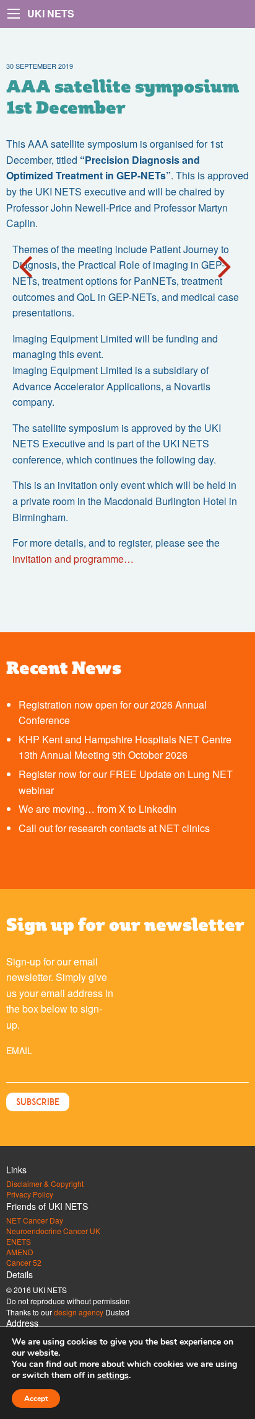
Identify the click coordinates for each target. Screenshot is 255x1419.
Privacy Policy (29, 1194)
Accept (36, 1398)
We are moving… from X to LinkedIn (97, 809)
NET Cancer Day (34, 1220)
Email (19, 1050)
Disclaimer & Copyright (45, 1184)
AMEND (19, 1252)
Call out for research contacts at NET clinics (114, 828)
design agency (78, 1312)
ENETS (18, 1241)
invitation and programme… (75, 559)
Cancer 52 (23, 1262)
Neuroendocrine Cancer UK (53, 1231)
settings (113, 1375)
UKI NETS (50, 13)
